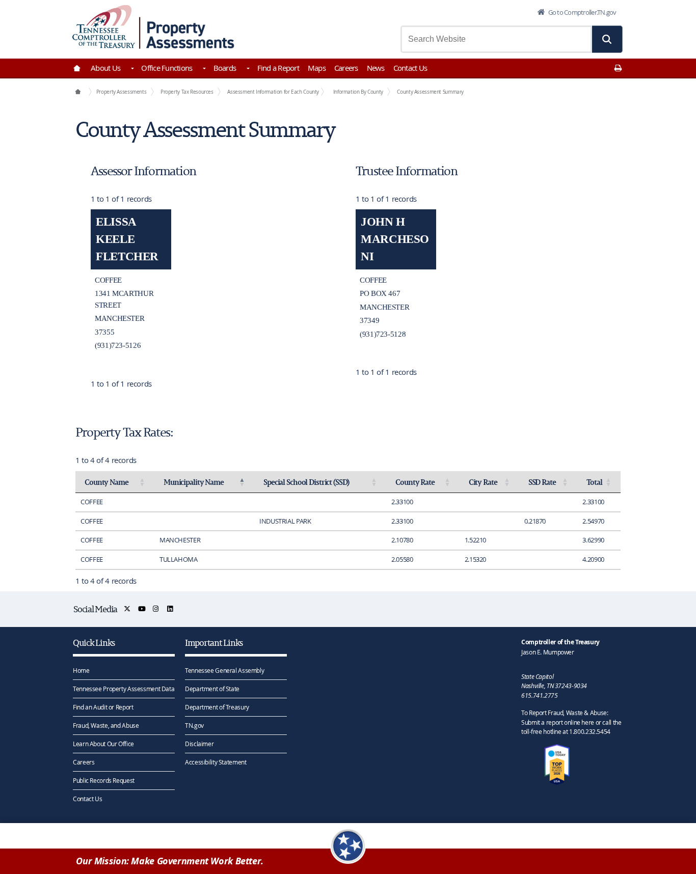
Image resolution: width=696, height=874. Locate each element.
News (376, 68)
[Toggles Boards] (247, 69)
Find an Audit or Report (103, 707)
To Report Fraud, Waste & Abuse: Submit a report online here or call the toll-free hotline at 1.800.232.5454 (571, 722)
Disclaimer (199, 744)
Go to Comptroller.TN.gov (581, 12)
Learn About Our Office (103, 744)
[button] (607, 39)
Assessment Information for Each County (273, 91)
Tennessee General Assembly (224, 670)
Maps (317, 68)
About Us (105, 68)
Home (81, 670)
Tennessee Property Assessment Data (123, 689)
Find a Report (278, 68)
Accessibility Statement (215, 762)
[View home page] (104, 26)
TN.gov (194, 725)
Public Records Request (104, 780)
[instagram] (156, 609)
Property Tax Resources (186, 91)
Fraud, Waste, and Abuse (106, 725)
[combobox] (496, 39)
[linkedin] (170, 609)
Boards (224, 68)
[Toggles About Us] (131, 69)
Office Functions (166, 68)
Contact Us (410, 68)
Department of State (212, 689)
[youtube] (142, 609)
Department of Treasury (217, 707)
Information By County (358, 91)
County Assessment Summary (430, 91)
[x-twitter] (127, 609)
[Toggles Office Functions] (203, 69)
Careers (346, 68)
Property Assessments (121, 91)
